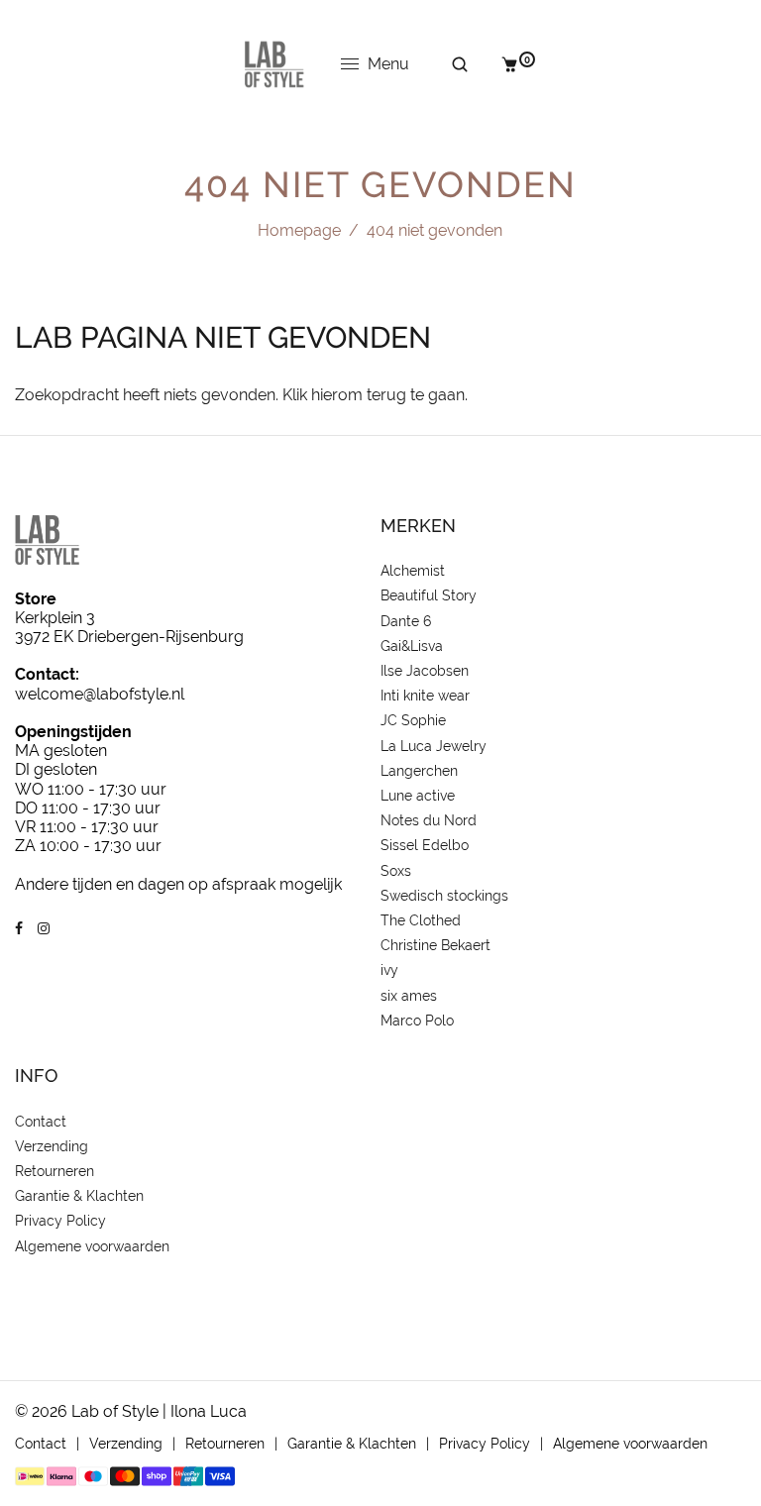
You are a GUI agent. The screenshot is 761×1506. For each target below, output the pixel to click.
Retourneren (54, 1171)
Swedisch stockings (444, 896)
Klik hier (310, 394)
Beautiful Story (428, 595)
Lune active (417, 796)
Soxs (395, 871)
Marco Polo (417, 1020)
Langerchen (419, 771)
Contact (40, 1122)
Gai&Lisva (411, 646)
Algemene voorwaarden (92, 1246)
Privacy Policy (60, 1221)
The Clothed (420, 920)
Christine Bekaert (435, 945)
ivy (389, 970)
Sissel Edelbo (424, 845)
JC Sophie (413, 720)
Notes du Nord (428, 820)
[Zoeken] (446, 64)
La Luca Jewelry (433, 746)
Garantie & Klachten (79, 1196)
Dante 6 (405, 621)
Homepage (299, 230)
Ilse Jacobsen (424, 671)
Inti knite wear (425, 695)
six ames (408, 996)
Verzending (51, 1146)
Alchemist (412, 571)
